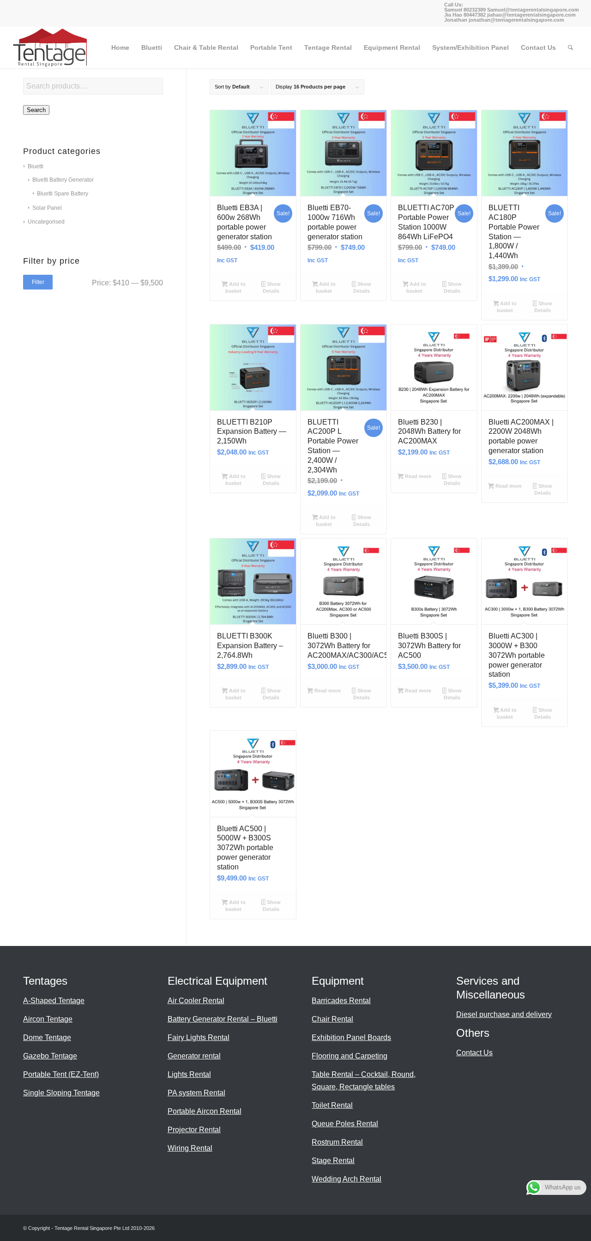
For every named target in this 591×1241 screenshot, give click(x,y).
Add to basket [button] (235, 287)
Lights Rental (189, 1074)
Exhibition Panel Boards (351, 1037)
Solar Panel (47, 208)
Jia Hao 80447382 (465, 15)
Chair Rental (332, 1019)
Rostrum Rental (337, 1142)
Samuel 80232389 (465, 9)
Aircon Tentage (47, 1019)
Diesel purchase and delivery (504, 1014)
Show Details (272, 287)
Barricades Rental (341, 1001)
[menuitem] (120, 47)
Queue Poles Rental (345, 1124)
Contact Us (474, 1053)
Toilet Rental (332, 1105)
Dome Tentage (47, 1037)
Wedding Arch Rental (346, 1179)
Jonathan (455, 20)
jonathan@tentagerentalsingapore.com (516, 20)
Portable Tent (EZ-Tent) (61, 1074)
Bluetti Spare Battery (62, 193)
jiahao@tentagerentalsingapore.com (531, 15)
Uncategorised (46, 222)
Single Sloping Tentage (61, 1093)
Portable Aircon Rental (204, 1111)
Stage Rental (333, 1160)
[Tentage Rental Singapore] (51, 47)
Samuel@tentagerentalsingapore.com (533, 9)
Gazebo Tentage (50, 1056)
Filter (38, 282)
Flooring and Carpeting (349, 1056)
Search (36, 109)
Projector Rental (194, 1130)
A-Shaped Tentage (53, 1001)
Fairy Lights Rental (198, 1037)
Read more (417, 476)
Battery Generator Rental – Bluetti (222, 1019)
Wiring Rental (190, 1148)
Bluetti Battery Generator (63, 180)
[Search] (570, 47)
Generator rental (194, 1056)
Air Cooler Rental (196, 1001)
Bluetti (35, 166)
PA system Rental (196, 1093)
